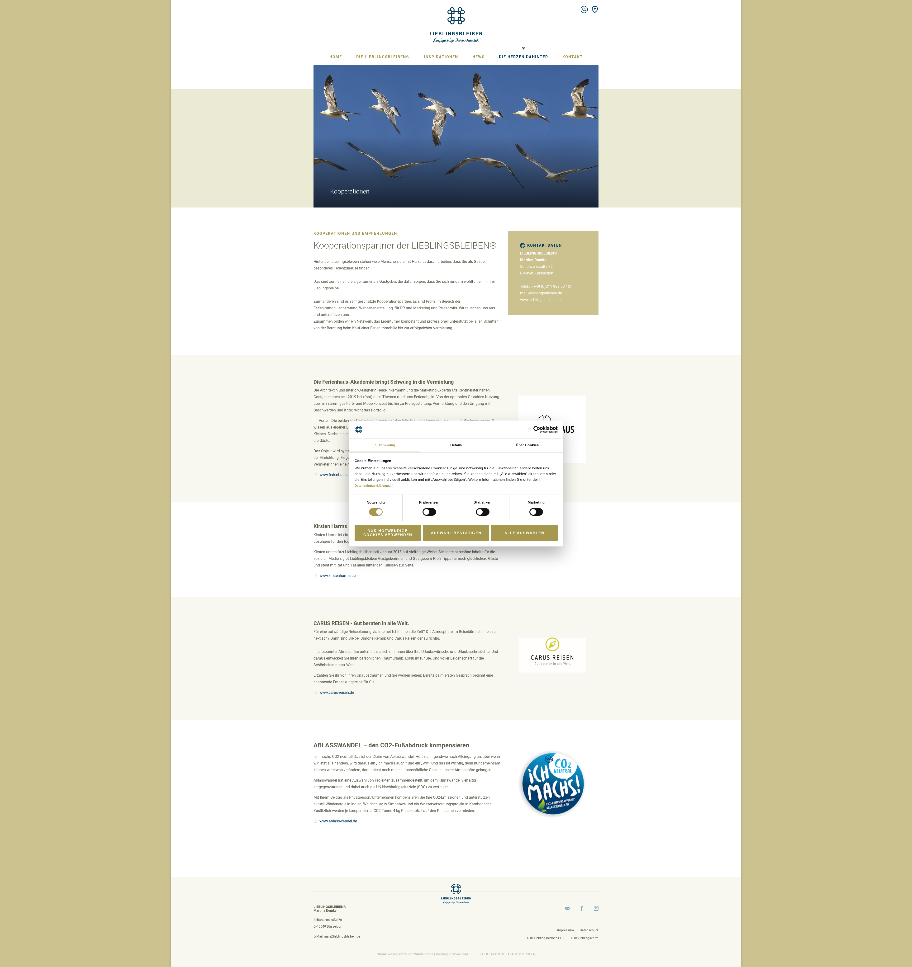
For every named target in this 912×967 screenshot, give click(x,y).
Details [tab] (456, 445)
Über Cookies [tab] (527, 445)
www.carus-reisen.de (336, 692)
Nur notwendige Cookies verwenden (387, 533)
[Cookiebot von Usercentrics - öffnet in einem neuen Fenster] (537, 429)
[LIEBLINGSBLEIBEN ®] (456, 24)
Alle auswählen (524, 533)
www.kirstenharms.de (337, 575)
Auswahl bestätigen (456, 533)
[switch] (429, 512)
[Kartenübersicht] (594, 9)
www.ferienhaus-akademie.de (344, 474)
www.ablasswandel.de (338, 821)
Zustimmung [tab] (384, 445)
